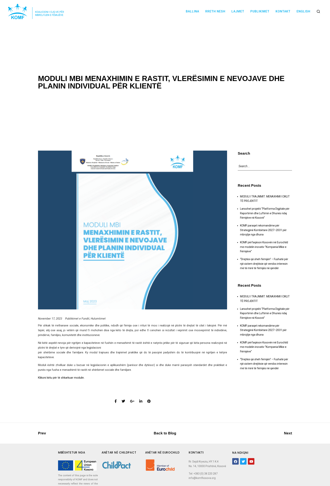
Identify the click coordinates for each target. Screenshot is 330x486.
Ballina (192, 11)
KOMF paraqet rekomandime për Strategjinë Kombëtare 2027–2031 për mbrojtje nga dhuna (263, 230)
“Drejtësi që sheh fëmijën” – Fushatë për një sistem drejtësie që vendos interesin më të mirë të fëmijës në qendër (264, 264)
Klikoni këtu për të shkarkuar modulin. (61, 377)
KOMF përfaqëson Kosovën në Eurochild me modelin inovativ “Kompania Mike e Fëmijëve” (264, 247)
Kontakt (283, 11)
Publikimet (259, 11)
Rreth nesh (215, 11)
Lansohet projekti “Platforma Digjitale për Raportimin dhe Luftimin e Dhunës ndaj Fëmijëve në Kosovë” (265, 213)
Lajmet (237, 11)
